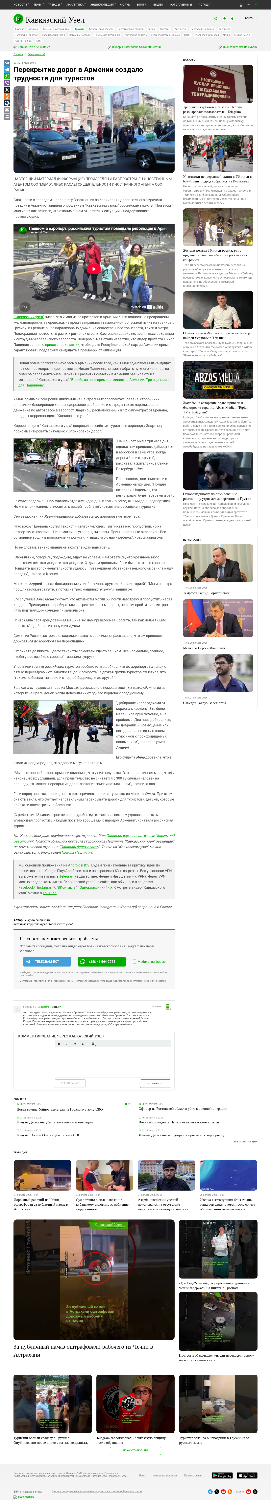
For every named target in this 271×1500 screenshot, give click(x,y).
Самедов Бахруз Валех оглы (204, 702)
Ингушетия (180, 29)
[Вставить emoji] (93, 1043)
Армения (79, 29)
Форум (125, 4)
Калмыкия (224, 29)
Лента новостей (36, 54)
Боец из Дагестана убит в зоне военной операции (55, 1122)
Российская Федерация (107, 35)
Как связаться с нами (165, 1475)
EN (256, 4)
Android (74, 865)
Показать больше (135, 1450)
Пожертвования (193, 1475)
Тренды (54, 4)
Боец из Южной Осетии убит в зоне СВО (49, 1135)
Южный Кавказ (23, 41)
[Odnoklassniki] (7, 96)
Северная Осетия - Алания (165, 35)
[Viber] (7, 83)
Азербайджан (62, 29)
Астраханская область (101, 29)
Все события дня (246, 1141)
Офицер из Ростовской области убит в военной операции (183, 1108)
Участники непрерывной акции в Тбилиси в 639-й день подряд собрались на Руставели (217, 178)
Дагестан (165, 29)
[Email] (7, 110)
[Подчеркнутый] (75, 1043)
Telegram (66, 876)
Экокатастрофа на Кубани (240, 47)
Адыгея (47, 29)
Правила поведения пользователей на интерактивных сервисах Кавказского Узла (97, 1491)
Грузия (152, 29)
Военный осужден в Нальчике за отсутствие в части (179, 1122)
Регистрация (70, 1083)
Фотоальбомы (181, 4)
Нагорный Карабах (79, 35)
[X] (7, 90)
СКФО (187, 35)
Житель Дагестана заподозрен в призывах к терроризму (181, 1135)
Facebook (26, 887)
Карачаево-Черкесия (26, 35)
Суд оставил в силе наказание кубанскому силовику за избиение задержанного (102, 1204)
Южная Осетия (242, 35)
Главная (18, 54)
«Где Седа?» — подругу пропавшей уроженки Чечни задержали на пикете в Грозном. (214, 1285)
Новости (20, 4)
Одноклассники (93, 887)
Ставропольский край (207, 35)
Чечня (226, 35)
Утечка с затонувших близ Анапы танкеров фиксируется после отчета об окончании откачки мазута (227, 1204)
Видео (158, 4)
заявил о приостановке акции (54, 345)
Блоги (142, 4)
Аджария (33, 29)
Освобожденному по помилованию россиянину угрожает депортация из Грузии (217, 496)
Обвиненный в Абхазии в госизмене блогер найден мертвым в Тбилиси (216, 335)
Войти (249, 18)
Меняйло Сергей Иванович (204, 647)
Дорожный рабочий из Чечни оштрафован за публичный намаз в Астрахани (41, 1204)
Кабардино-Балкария (202, 29)
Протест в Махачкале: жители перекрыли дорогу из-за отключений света (216, 1357)
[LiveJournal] (7, 103)
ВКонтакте (67, 887)
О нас (142, 1475)
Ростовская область (135, 35)
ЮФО (38, 41)
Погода (204, 4)
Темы (38, 4)
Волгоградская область (131, 29)
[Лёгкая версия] (241, 5)
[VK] (7, 63)
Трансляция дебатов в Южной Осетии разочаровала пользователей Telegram (212, 109)
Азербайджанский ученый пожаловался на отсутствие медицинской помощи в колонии (163, 1204)
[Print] (7, 117)
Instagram (45, 887)
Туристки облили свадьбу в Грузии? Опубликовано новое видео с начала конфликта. (50, 1440)
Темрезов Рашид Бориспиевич (206, 592)
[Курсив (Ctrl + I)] (67, 1043)
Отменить (155, 1083)
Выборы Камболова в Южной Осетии (136, 47)
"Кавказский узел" (28, 317)
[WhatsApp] (7, 76)
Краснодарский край (53, 35)
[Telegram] (7, 69)
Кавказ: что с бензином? (33, 47)
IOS (86, 865)
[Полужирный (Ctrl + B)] (59, 1043)
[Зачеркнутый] (83, 1043)
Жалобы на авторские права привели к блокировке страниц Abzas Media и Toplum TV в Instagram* (216, 407)
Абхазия (19, 29)
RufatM (45, 1007)
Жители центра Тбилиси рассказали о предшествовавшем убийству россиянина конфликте (215, 255)
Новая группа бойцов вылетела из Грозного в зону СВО (60, 1109)
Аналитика (75, 4)
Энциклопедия (102, 4)
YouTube (50, 893)
